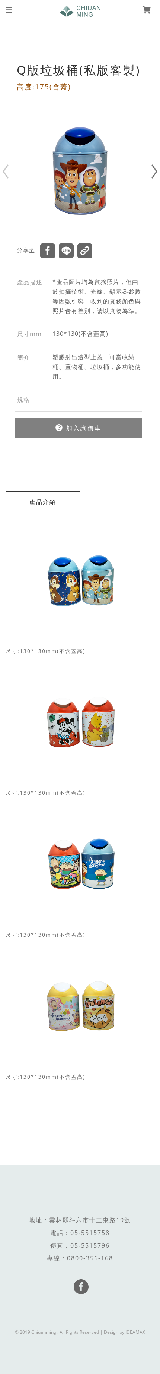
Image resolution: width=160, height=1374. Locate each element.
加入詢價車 (83, 428)
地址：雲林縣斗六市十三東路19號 (80, 1220)
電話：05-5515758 (80, 1233)
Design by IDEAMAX (124, 1332)
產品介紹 (42, 502)
